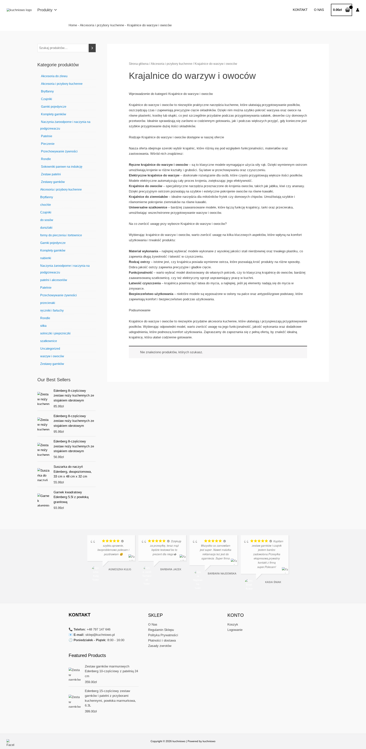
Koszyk (232, 624)
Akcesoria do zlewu (53, 76)
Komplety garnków (53, 114)
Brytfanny (47, 91)
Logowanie (234, 630)
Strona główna (138, 63)
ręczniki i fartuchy (52, 310)
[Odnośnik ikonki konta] (357, 10)
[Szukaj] (92, 48)
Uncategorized (50, 348)
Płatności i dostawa (162, 640)
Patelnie (46, 136)
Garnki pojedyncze (53, 106)
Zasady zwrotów (159, 646)
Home (73, 25)
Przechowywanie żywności (59, 151)
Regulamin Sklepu (161, 630)
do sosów (46, 220)
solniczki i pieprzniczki (55, 333)
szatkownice (48, 341)
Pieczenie (47, 143)
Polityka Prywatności (163, 635)
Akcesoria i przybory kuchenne (102, 25)
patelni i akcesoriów (53, 280)
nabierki (45, 258)
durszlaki (46, 227)
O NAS (319, 10)
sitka (43, 325)
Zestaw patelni (50, 174)
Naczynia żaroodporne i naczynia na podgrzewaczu (65, 125)
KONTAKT (300, 10)
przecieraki (47, 302)
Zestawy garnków (52, 181)
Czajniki (46, 99)
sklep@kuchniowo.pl (100, 635)
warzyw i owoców (52, 356)
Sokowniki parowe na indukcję (61, 166)
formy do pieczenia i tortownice (61, 235)
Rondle (45, 159)
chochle (45, 204)
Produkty (44, 10)
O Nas (152, 624)
